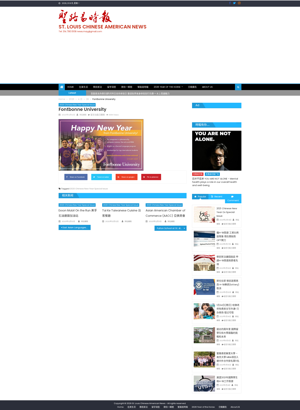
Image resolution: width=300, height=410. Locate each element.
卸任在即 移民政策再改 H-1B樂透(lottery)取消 (228, 284)
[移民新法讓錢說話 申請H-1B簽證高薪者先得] (204, 262)
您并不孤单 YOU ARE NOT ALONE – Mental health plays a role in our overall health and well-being (215, 182)
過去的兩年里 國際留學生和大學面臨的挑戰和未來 (227, 332)
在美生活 (83, 87)
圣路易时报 (197, 174)
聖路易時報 (143, 87)
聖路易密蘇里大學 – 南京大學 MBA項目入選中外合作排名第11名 (228, 357)
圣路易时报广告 (212, 174)
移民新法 (97, 87)
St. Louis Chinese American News (103, 26)
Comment (233, 200)
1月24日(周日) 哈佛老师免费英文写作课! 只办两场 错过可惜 (228, 308)
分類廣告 (192, 87)
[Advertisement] (150, 60)
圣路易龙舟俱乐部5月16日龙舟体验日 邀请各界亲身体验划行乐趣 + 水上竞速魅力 (130, 92)
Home (71, 87)
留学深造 (111, 87)
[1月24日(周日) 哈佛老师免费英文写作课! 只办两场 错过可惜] (204, 311)
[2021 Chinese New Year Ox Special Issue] (204, 214)
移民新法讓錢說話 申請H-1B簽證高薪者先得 (227, 260)
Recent (218, 196)
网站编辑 (83, 115)
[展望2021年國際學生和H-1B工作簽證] (204, 383)
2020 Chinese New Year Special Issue (77, 104)
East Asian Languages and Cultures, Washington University (77, 227)
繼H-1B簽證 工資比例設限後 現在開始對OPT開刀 (228, 236)
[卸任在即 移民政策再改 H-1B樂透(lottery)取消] (204, 286)
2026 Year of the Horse (167, 87)
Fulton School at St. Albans (171, 228)
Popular (202, 196)
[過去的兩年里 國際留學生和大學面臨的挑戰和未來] (204, 335)
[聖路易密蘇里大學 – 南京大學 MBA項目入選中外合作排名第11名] (204, 359)
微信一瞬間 (126, 87)
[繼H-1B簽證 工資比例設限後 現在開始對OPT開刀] (204, 238)
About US (207, 87)
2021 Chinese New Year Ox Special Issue (227, 212)
